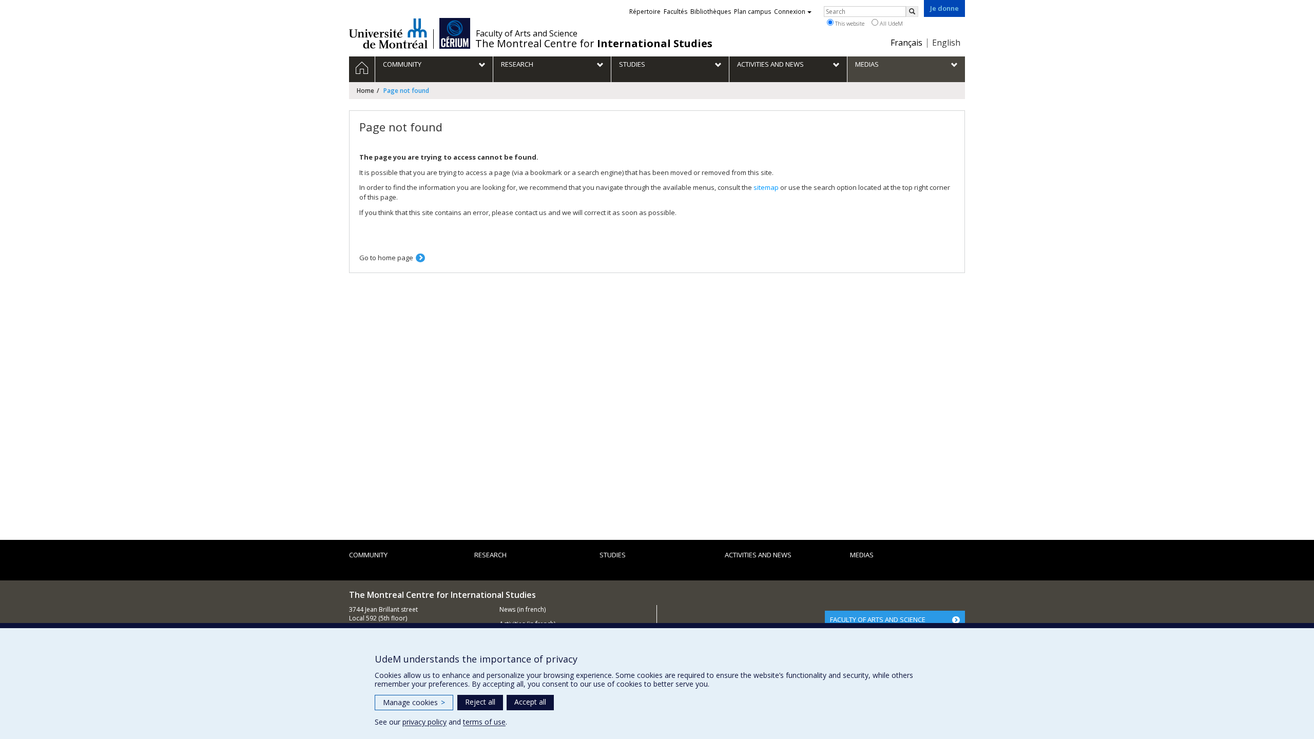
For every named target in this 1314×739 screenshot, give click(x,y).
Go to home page (386, 257)
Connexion (789, 11)
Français (906, 42)
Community (368, 554)
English (946, 42)
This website (849, 23)
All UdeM (890, 23)
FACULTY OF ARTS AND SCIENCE (877, 619)
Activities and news (758, 554)
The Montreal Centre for (593, 43)
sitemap (766, 187)
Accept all (530, 702)
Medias (862, 554)
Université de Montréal (388, 33)
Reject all (480, 702)
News (507, 609)
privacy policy (424, 722)
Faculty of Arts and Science (526, 33)
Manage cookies (414, 702)
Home (365, 90)
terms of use (484, 722)
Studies (613, 554)
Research (490, 554)
